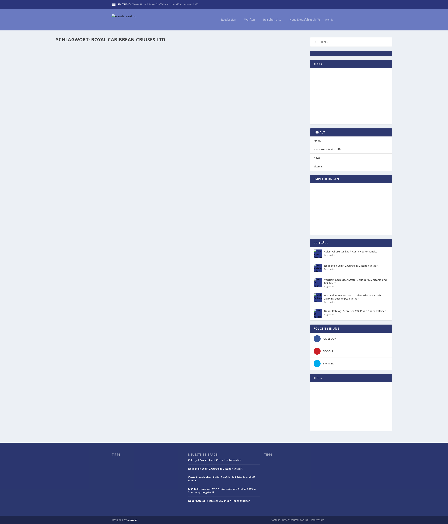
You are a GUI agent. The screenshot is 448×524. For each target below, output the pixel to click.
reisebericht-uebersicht (134, 59)
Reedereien (228, 20)
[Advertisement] (351, 96)
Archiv (329, 20)
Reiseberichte (272, 20)
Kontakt (275, 520)
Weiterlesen (71, 75)
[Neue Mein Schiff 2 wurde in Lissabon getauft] (318, 268)
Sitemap (318, 166)
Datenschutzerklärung (295, 520)
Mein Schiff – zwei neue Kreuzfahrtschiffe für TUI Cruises (106, 96)
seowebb (132, 520)
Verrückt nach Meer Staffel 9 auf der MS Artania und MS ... (166, 4)
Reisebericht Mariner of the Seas (106, 59)
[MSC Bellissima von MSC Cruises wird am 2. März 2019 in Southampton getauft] (318, 297)
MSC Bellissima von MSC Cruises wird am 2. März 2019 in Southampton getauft (353, 297)
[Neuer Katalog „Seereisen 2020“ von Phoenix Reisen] (318, 313)
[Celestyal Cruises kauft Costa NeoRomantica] (318, 253)
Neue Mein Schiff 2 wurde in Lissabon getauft (351, 265)
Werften (249, 20)
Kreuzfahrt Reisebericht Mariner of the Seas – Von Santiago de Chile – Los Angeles (127, 55)
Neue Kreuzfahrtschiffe (304, 20)
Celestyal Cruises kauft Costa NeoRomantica (350, 251)
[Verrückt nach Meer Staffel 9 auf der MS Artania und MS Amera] (318, 282)
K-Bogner (68, 59)
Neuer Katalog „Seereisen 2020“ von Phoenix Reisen (355, 311)
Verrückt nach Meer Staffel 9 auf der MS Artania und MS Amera (355, 281)
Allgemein (92, 101)
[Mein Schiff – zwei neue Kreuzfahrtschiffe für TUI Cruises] (127, 88)
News (317, 157)
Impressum (317, 520)
